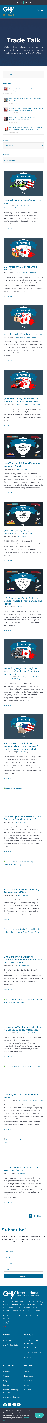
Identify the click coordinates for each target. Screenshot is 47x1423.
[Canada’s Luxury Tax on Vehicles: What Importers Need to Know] (23, 382)
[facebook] (19, 1404)
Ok (39, 1415)
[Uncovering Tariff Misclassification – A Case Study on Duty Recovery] (23, 1010)
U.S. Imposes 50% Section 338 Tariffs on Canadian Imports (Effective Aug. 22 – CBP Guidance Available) (25, 89)
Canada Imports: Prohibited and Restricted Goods (21, 1169)
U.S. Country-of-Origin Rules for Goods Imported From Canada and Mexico (23, 601)
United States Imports (35, 206)
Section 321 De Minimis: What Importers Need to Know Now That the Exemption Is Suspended (23, 746)
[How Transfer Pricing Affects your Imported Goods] (23, 446)
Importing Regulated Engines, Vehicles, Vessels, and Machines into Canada (21, 671)
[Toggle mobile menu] (42, 10)
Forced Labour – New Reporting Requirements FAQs (21, 891)
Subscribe (23, 1276)
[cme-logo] (11, 1322)
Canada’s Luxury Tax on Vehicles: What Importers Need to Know (22, 400)
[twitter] (14, 1404)
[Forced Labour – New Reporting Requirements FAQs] (23, 872)
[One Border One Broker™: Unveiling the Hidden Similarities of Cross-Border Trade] (23, 940)
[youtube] (9, 1404)
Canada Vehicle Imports (23, 404)
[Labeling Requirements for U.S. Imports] (23, 1077)
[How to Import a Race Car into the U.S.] (23, 183)
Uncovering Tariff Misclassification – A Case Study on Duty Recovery (23, 1028)
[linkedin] (5, 1404)
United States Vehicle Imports (13, 208)
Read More (7, 229)
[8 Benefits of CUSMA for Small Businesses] (23, 250)
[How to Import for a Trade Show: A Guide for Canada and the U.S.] (23, 799)
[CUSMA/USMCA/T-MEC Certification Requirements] (23, 514)
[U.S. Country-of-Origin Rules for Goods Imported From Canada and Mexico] (23, 581)
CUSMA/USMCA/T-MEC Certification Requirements (19, 532)
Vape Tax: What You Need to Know (23, 334)
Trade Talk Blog (22, 206)
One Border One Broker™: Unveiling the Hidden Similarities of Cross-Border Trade (23, 959)
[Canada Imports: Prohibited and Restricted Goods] (23, 1150)
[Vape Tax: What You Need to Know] (23, 317)
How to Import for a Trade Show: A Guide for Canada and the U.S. (23, 818)
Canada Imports (20, 272)
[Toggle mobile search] (38, 10)
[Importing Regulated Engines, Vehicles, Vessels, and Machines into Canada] (23, 651)
